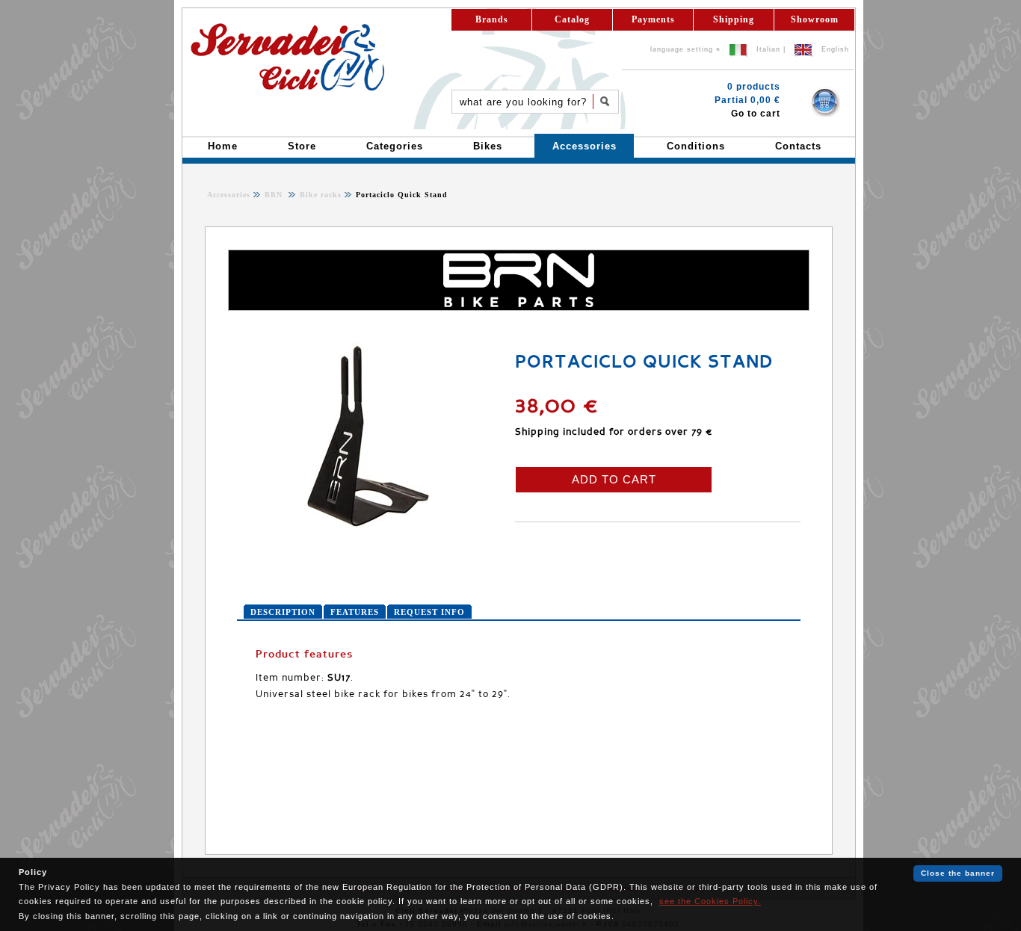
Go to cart (755, 113)
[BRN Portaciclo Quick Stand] (368, 526)
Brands (491, 19)
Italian (768, 49)
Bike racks (319, 195)
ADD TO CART (614, 479)
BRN (275, 195)
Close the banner (958, 873)
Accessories (228, 195)
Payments (653, 19)
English (835, 49)
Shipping (733, 19)
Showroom (815, 19)
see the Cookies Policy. (710, 901)
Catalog (572, 19)
